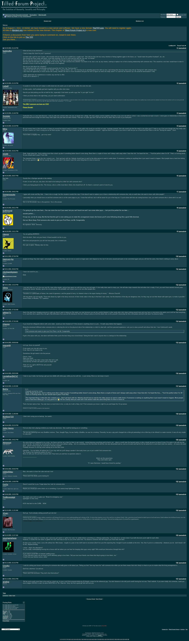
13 (74, 639)
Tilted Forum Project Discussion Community (16, 15)
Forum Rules (6, 620)
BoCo (5, 389)
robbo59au (8, 472)
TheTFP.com (98, 28)
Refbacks (5, 618)
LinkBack (171, 45)
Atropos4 (7, 443)
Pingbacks (5, 617)
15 (77, 639)
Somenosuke (9, 194)
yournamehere (10, 538)
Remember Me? (182, 15)
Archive (182, 629)
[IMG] (4, 613)
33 (107, 639)
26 (95, 639)
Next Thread (99, 599)
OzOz (5, 484)
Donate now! (47, 21)
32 (105, 639)
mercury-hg (8, 259)
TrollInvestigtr (9, 497)
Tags (4, 593)
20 (85, 639)
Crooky (6, 566)
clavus (6, 234)
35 (110, 639)
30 (102, 639)
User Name (163, 14)
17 (80, 639)
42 (121, 639)
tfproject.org (17, 30)
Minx (5, 129)
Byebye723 (8, 417)
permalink (182, 48)
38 (115, 639)
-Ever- (5, 513)
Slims (5, 288)
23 (90, 639)
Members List (140, 21)
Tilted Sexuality (42, 15)
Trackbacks (5, 615)
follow (10, 595)
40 (118, 639)
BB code (5, 611)
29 (100, 639)
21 (87, 639)
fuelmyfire (7, 51)
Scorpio (6, 116)
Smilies (4, 612)
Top (186, 629)
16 (79, 639)
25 (94, 639)
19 (84, 639)
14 (76, 639)
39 (117, 639)
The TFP (29, 37)
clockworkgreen (10, 272)
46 (128, 639)
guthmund (7, 211)
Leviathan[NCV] (10, 376)
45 (126, 639)
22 (89, 639)
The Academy (33, 15)
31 (103, 639)
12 (72, 639)
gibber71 (7, 312)
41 (120, 639)
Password (163, 17)
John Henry (8, 428)
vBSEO (100, 635)
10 (69, 639)
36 (112, 639)
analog (6, 582)
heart (13, 595)
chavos (6, 324)
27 (97, 639)
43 (123, 639)
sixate (5, 154)
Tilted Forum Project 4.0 (75, 30)
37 (113, 639)
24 (92, 639)
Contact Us (165, 629)
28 (99, 639)
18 (82, 639)
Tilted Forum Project (174, 629)
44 (125, 639)
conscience (5, 595)
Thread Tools (181, 45)
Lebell (5, 86)
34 (108, 639)
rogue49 (7, 345)
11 (71, 639)
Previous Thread (91, 599)
